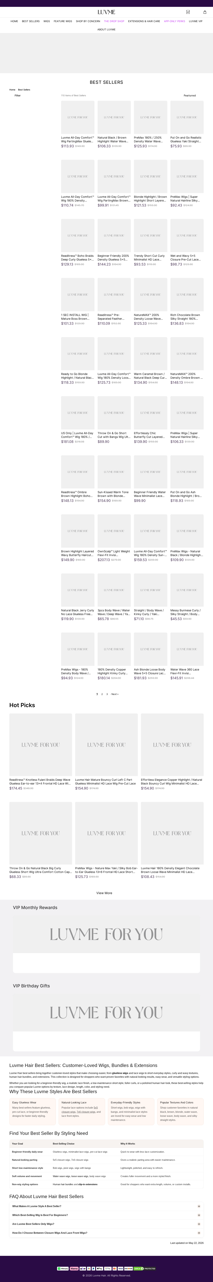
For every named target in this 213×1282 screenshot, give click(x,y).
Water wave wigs (61, 1176)
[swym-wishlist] (52, 12)
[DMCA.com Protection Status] (144, 1268)
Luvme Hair (99, 1275)
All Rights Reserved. (119, 1275)
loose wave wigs (79, 1176)
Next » (115, 694)
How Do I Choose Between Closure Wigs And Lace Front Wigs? (49, 1233)
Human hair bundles (63, 1184)
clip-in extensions (87, 1184)
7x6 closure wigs (86, 1112)
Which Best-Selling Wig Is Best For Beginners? (40, 1215)
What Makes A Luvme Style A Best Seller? (36, 1206)
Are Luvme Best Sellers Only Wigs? (33, 1224)
